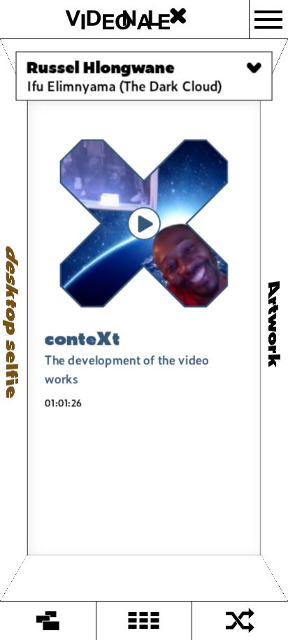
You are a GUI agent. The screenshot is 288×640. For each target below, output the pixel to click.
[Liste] (144, 621)
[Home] (48, 621)
